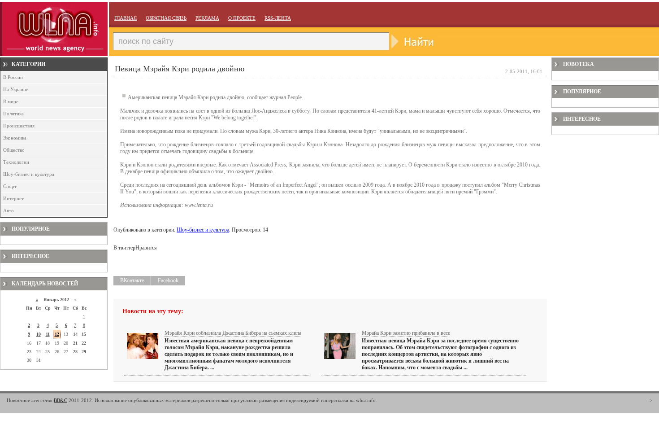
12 (57, 334)
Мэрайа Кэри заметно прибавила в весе (406, 333)
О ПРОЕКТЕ (242, 18)
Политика (13, 113)
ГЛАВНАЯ (125, 18)
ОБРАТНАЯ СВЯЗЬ (166, 18)
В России (13, 77)
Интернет (13, 198)
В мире (10, 101)
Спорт (10, 186)
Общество (14, 150)
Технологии (16, 162)
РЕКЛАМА (207, 18)
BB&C (60, 400)
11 (48, 334)
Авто (8, 210)
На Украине (15, 89)
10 (38, 334)
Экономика (14, 137)
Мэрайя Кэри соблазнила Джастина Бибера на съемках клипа (233, 333)
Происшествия (19, 125)
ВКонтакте (132, 280)
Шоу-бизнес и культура (28, 174)
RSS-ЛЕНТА (277, 18)
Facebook (168, 280)
